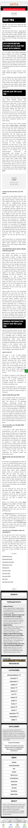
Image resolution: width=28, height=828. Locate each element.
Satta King (22, 406)
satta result (22, 475)
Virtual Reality (13, 716)
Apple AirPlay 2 (8, 606)
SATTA (16, 819)
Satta (17, 540)
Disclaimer (14, 791)
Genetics (13, 691)
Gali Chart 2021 (6, 573)
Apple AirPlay (7, 625)
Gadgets (13, 684)
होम (3, 827)
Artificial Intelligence (12, 675)
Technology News (14, 765)
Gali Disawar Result (7, 559)
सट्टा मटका (23, 125)
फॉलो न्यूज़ (17, 827)
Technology (12, 713)
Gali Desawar (5, 568)
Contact (14, 788)
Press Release (14, 778)
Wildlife (13, 719)
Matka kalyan (8, 513)
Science (13, 707)
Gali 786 (20, 32)
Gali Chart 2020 (6, 576)
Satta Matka (19, 820)
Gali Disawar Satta (7, 556)
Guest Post (14, 781)
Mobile (13, 700)
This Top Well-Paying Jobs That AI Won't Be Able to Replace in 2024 (13, 644)
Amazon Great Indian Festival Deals (14, 9)
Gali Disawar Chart (7, 565)
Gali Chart (5, 579)
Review (14, 772)
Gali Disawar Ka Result (8, 562)
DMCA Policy (14, 794)
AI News (14, 762)
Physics (13, 703)
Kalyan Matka (14, 125)
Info (12, 694)
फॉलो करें (10, 827)
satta (14, 72)
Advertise (14, 784)
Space (13, 710)
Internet (13, 697)
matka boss (19, 520)
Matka (18, 492)
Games (13, 688)
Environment (13, 681)
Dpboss (24, 54)
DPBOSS (9, 821)
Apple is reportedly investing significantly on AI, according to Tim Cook (13, 634)
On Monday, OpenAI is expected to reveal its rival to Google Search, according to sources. (13, 616)
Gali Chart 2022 (6, 570)
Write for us (14, 775)
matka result (22, 522)
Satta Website (6, 486)
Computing (13, 678)
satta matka (11, 36)
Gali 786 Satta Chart (7, 582)
